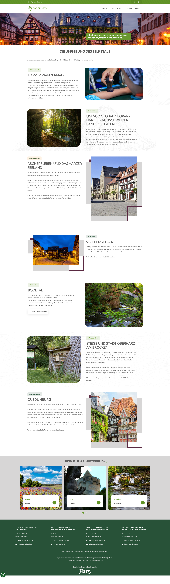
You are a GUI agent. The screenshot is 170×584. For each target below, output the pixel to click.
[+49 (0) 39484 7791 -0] (51, 540)
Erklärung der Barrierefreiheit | (97, 558)
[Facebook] (135, 2)
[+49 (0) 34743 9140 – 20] (122, 540)
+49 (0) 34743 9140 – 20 (132, 540)
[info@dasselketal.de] (16, 544)
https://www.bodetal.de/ (40, 311)
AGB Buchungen (80, 558)
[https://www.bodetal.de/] (30, 311)
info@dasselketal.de (25, 544)
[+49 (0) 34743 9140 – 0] (87, 540)
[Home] (38, 8)
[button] (83, 512)
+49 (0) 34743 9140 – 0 (97, 540)
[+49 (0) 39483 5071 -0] (16, 540)
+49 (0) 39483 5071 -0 (25, 540)
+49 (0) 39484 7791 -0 (61, 540)
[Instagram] (138, 2)
